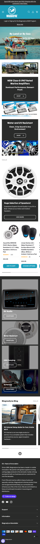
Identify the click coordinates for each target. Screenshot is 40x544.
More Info (20, 24)
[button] (37, 12)
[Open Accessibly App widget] (20, 453)
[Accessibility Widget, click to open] (3, 541)
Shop (20, 47)
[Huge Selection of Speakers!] (20, 181)
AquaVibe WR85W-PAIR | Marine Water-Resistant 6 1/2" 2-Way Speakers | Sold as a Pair (11, 247)
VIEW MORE (20, 217)
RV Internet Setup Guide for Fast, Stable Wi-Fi (19, 428)
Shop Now (10, 316)
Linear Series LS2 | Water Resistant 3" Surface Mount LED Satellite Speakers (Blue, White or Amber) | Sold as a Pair (29, 248)
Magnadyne (9, 539)
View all (4, 159)
